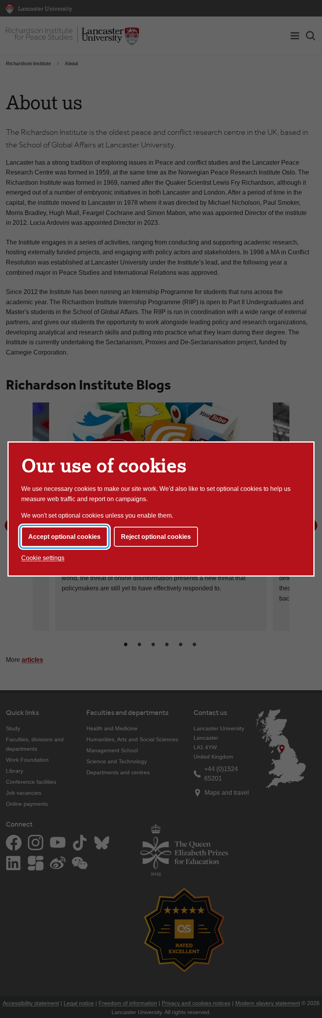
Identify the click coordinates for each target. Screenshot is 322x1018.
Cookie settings (42, 558)
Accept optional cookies (64, 536)
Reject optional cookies (156, 536)
